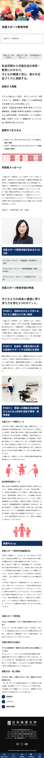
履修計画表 (10, 706)
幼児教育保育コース (35, 56)
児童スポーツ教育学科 (8, 56)
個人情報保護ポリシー (21, 738)
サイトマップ (9, 738)
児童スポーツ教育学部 (11, 38)
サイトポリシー (34, 738)
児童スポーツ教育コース (22, 56)
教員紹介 (9, 696)
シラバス (9, 701)
